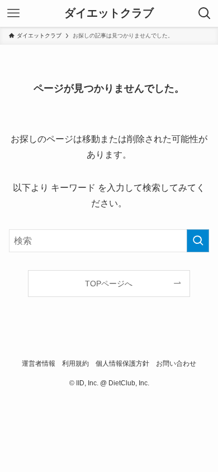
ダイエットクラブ (109, 13)
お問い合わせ (176, 363)
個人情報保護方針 (122, 363)
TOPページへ (108, 283)
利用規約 (75, 363)
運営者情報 (38, 363)
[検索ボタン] (204, 13)
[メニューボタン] (13, 13)
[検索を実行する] (198, 240)
